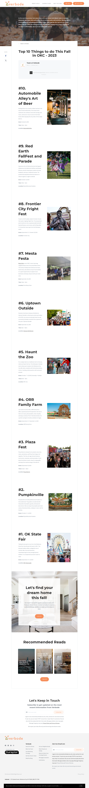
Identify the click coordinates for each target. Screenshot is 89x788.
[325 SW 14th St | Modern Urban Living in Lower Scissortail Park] (44, 661)
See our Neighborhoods (44, 746)
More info (60, 785)
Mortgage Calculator (44, 757)
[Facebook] (5, 745)
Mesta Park (21, 263)
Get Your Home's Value (31, 755)
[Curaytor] (12, 753)
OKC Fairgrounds (27, 563)
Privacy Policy (81, 774)
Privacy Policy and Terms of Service (51, 723)
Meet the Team (29, 749)
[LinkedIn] (8, 745)
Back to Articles (25, 43)
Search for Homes (30, 746)
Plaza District (26, 472)
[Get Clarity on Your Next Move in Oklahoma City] (26, 661)
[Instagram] (13, 745)
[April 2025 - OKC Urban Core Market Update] (62, 661)
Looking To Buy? (46, 3)
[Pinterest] (10, 745)
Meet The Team (58, 3)
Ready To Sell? (36, 3)
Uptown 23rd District (28, 331)
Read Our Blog (29, 758)
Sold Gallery (42, 760)
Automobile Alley (27, 128)
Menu (68, 3)
